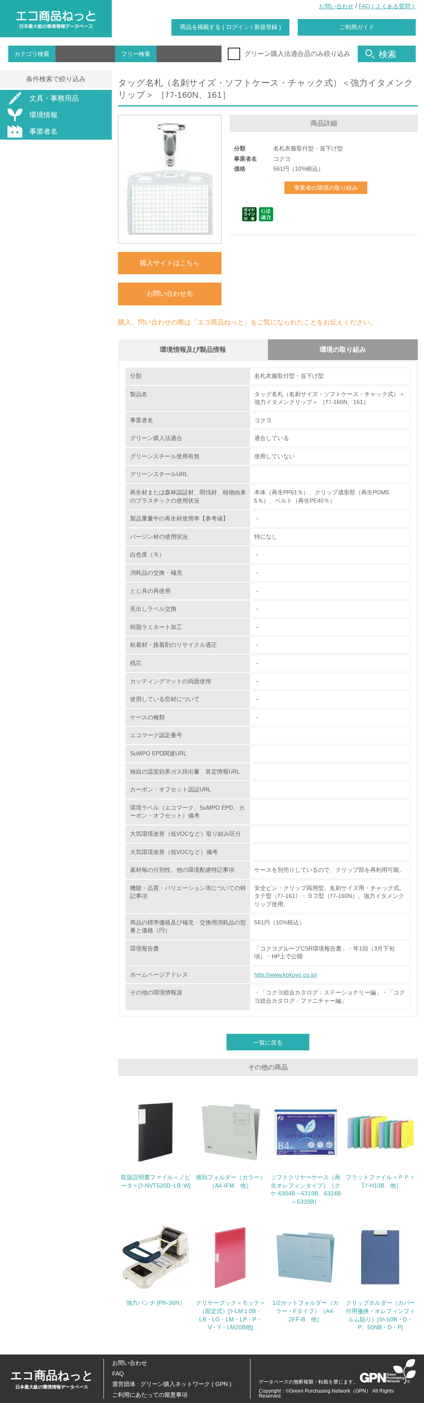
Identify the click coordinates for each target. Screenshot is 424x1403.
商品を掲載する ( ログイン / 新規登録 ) (230, 27)
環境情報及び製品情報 (193, 349)
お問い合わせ (336, 6)
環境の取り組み (343, 349)
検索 (387, 54)
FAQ (118, 1373)
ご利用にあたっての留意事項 (150, 1394)
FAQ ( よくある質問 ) (387, 6)
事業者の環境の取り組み (326, 187)
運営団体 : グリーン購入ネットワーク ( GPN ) (171, 1384)
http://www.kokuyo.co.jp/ (285, 974)
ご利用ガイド (357, 27)
